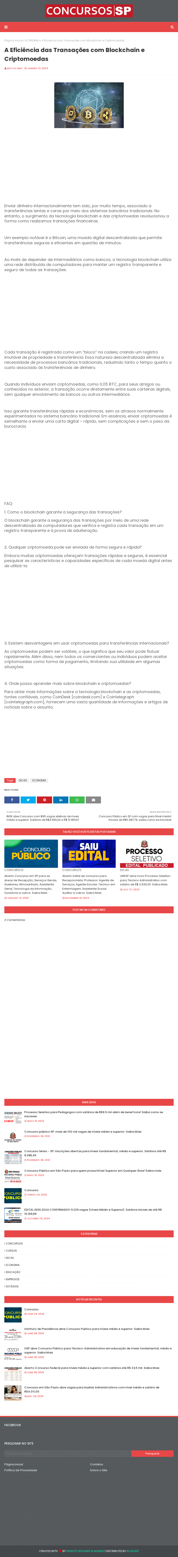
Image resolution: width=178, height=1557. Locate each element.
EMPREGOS (13, 1279)
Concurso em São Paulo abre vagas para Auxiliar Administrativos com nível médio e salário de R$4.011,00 (91, 1389)
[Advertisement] (89, 173)
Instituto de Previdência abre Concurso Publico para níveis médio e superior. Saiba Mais (87, 1329)
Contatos (96, 1464)
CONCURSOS (14, 1243)
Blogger (133, 1551)
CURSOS (11, 1250)
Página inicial (13, 40)
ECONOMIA (32, 40)
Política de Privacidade (20, 1470)
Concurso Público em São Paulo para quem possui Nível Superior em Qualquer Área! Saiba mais (92, 1171)
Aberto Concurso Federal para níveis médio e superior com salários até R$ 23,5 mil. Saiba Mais (91, 1368)
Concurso (31, 1190)
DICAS (23, 780)
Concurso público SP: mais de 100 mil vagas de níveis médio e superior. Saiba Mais (83, 1132)
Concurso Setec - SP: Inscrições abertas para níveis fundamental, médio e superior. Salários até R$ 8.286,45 (95, 1153)
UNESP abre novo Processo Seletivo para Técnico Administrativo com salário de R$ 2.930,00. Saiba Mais (145, 880)
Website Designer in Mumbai (85, 1551)
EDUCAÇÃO (13, 1272)
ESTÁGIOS (12, 1286)
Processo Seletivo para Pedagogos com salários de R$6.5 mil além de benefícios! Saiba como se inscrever (93, 1114)
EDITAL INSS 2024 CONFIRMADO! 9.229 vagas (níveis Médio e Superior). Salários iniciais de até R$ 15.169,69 (93, 1212)
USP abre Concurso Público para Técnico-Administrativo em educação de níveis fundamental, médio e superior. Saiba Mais (98, 1350)
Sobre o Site (98, 1470)
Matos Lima (14, 68)
